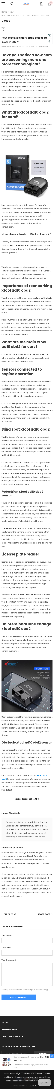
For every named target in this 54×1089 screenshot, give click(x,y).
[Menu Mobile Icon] (3, 4)
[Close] (52, 1056)
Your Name (7, 935)
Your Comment (9, 960)
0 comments (42, 46)
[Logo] (26, 3)
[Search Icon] (12, 3)
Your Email (6, 947)
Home (4, 12)
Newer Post (44, 914)
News (12, 12)
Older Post (10, 914)
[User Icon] (41, 3)
